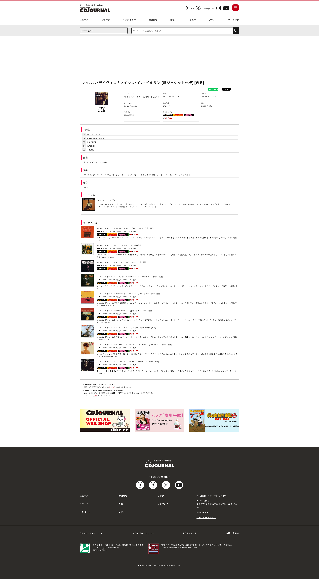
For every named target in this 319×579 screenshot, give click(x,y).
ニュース (84, 19)
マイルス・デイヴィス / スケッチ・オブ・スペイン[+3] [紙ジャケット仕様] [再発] (128, 293)
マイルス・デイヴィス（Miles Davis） (142, 96)
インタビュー (129, 19)
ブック (212, 19)
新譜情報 (153, 19)
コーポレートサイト (206, 517)
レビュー (191, 19)
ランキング (233, 19)
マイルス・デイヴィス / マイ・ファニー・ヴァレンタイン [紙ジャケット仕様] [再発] (129, 276)
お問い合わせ (232, 533)
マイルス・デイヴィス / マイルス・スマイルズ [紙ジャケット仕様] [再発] (125, 228)
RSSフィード (190, 533)
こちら (111, 387)
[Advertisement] (159, 58)
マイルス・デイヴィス (107, 200)
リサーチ (105, 19)
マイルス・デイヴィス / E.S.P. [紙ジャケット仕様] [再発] (119, 245)
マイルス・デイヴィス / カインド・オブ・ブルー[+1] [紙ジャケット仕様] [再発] (127, 361)
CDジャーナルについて (91, 533)
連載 (172, 19)
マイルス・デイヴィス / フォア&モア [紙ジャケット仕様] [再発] (121, 262)
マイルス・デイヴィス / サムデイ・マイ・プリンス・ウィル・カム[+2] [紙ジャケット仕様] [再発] (134, 344)
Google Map (203, 512)
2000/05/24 (129, 115)
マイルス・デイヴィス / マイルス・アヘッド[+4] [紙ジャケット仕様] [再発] (126, 327)
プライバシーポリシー (143, 533)
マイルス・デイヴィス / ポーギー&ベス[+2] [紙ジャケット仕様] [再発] (124, 310)
